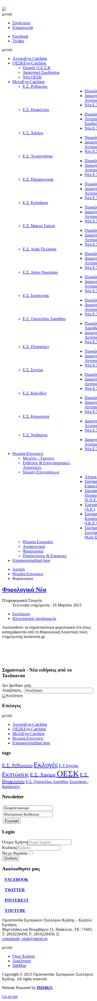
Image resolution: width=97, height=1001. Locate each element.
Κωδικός (9, 847)
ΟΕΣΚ (68, 773)
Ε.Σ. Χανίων (43, 774)
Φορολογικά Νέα (24, 589)
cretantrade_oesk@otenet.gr (25, 938)
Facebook (20, 36)
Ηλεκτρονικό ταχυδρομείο (34, 618)
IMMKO (44, 988)
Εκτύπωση (21, 614)
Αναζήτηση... (13, 690)
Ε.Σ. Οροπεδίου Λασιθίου (47, 781)
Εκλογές (46, 765)
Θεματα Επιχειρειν (27, 574)
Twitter (18, 41)
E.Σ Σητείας (68, 765)
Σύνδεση (10, 858)
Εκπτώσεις (15, 774)
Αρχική (18, 569)
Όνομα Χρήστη (15, 842)
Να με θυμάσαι (14, 853)
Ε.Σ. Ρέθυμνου (17, 765)
